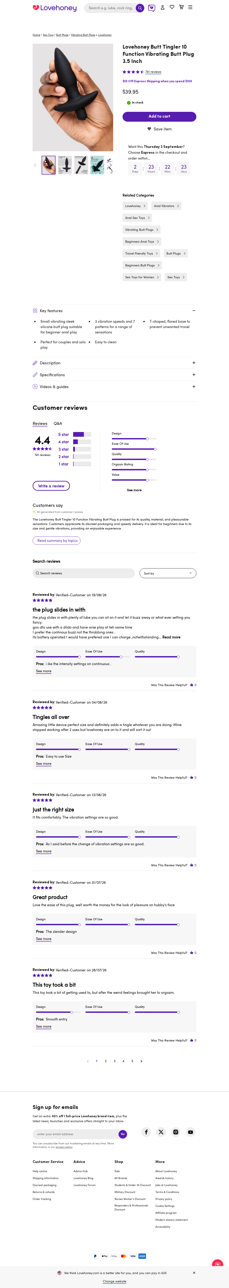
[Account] (162, 7)
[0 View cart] (181, 7)
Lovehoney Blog (83, 1178)
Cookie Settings (164, 1206)
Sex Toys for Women (139, 277)
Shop (118, 1162)
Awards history (164, 1178)
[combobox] (114, 8)
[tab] (53, 1197)
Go (123, 1134)
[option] (73, 97)
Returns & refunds (44, 1192)
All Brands (120, 1178)
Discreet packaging (44, 1185)
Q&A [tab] (58, 423)
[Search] (140, 8)
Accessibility (162, 1226)
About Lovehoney (166, 1171)
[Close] (194, 1273)
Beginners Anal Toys (139, 241)
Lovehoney (114, 21)
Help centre (40, 1171)
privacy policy (64, 1147)
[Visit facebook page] (146, 1132)
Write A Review (51, 486)
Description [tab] (50, 362)
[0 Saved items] (172, 7)
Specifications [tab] (52, 374)
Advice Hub (81, 1171)
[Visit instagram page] (176, 1132)
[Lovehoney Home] (54, 8)
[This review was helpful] (192, 685)
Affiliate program (166, 1213)
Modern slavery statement (171, 1219)
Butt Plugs (62, 35)
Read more (171, 637)
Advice (79, 1162)
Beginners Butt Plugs (140, 265)
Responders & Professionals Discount (131, 1207)
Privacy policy (163, 1199)
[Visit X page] (161, 1132)
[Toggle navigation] (190, 7)
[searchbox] (87, 573)
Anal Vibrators (164, 206)
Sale (117, 1171)
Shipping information (46, 1178)
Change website (114, 1281)
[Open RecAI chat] (217, 1265)
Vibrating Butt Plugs (83, 35)
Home (36, 35)
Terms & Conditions (167, 1192)
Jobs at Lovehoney (166, 1185)
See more (134, 490)
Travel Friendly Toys (139, 253)
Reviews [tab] (40, 423)
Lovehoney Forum (85, 1185)
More (160, 1162)
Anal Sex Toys (135, 218)
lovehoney (105, 35)
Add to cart (159, 117)
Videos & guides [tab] (54, 386)
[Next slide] (110, 165)
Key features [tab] (51, 310)
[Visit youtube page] (190, 1132)
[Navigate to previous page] (87, 1061)
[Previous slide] (35, 165)
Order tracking (42, 1199)
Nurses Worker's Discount (130, 1199)
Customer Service (48, 1162)
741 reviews (153, 72)
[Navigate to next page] (141, 1061)
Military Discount (124, 1192)
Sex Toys (48, 35)
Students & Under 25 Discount (132, 1185)
